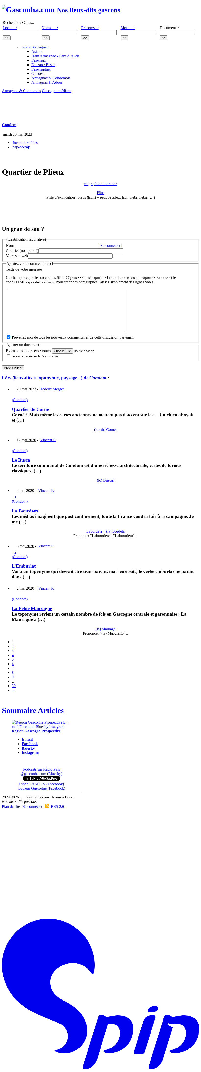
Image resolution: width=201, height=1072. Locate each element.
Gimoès (37, 73)
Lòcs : (10, 28)
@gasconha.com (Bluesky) (41, 774)
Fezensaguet (40, 69)
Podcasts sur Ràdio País (41, 769)
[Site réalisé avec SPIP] (100, 1068)
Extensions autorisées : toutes (28, 351)
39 (14, 686)
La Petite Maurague (32, 608)
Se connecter (110, 245)
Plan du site (11, 806)
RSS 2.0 (56, 806)
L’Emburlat (24, 566)
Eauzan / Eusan (43, 65)
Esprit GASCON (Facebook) (41, 784)
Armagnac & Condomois (50, 78)
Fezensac (38, 60)
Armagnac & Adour (46, 82)
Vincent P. (48, 440)
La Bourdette (25, 510)
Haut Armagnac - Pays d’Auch (55, 56)
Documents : (169, 28)
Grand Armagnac (35, 47)
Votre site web (17, 256)
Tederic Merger (52, 389)
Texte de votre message (24, 269)
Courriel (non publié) (22, 251)
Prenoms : (90, 28)
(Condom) (20, 400)
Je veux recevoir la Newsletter (35, 356)
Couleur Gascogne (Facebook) (41, 788)
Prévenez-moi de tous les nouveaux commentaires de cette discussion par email (73, 337)
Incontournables (25, 143)
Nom (10, 245)
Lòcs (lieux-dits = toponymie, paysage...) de (54, 377)
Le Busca (21, 460)
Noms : (50, 28)
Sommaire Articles (33, 710)
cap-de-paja (21, 147)
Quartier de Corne (30, 409)
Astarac (37, 51)
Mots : (128, 28)
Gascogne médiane (56, 91)
